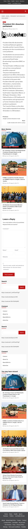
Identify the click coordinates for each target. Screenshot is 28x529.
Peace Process (15, 146)
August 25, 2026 (13, 183)
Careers (19, 520)
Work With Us (6, 317)
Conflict (4, 173)
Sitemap (5, 527)
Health (13, 1)
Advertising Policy (11, 520)
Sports (17, 1)
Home (5, 1)
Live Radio (15, 522)
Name (5, 250)
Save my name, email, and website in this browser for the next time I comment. (13, 267)
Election (5, 201)
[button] (3, 11)
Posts (14, 524)
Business (22, 1)
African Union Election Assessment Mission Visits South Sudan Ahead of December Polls (13, 477)
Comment (6, 228)
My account (22, 522)
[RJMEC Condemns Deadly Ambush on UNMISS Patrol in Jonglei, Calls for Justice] (14, 167)
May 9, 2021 (12, 29)
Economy (10, 499)
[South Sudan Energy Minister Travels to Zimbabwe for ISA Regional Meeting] (14, 493)
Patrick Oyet (6, 183)
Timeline (23, 527)
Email (17, 250)
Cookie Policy (7, 522)
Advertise (5, 320)
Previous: (11, 117)
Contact (5, 311)
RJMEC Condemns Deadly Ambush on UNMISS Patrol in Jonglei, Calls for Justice (14, 179)
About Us (5, 314)
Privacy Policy (20, 524)
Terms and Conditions (14, 527)
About (3, 520)
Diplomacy (5, 146)
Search (4, 281)
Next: (16, 121)
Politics (9, 3)
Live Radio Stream (16, 3)
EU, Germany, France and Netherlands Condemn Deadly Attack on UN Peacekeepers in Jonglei (14, 152)
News (9, 1)
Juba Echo (6, 29)
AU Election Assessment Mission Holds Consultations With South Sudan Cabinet (12, 206)
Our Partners (8, 524)
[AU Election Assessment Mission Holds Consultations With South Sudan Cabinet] (14, 194)
